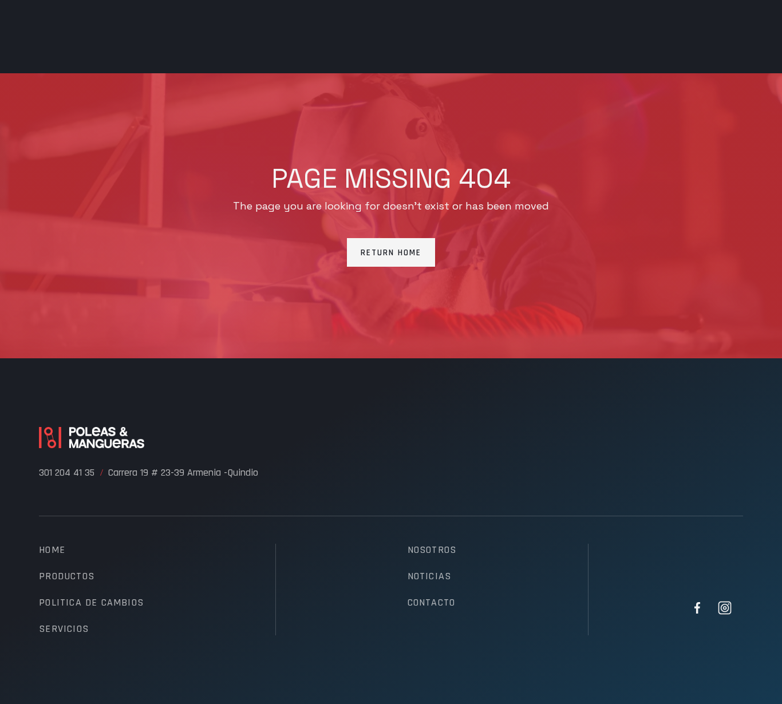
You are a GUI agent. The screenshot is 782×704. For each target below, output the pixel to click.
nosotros (432, 550)
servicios (64, 629)
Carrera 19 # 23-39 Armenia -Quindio (183, 472)
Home (52, 550)
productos (66, 576)
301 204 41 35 (66, 472)
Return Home (391, 252)
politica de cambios (91, 602)
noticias (430, 576)
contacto (432, 602)
